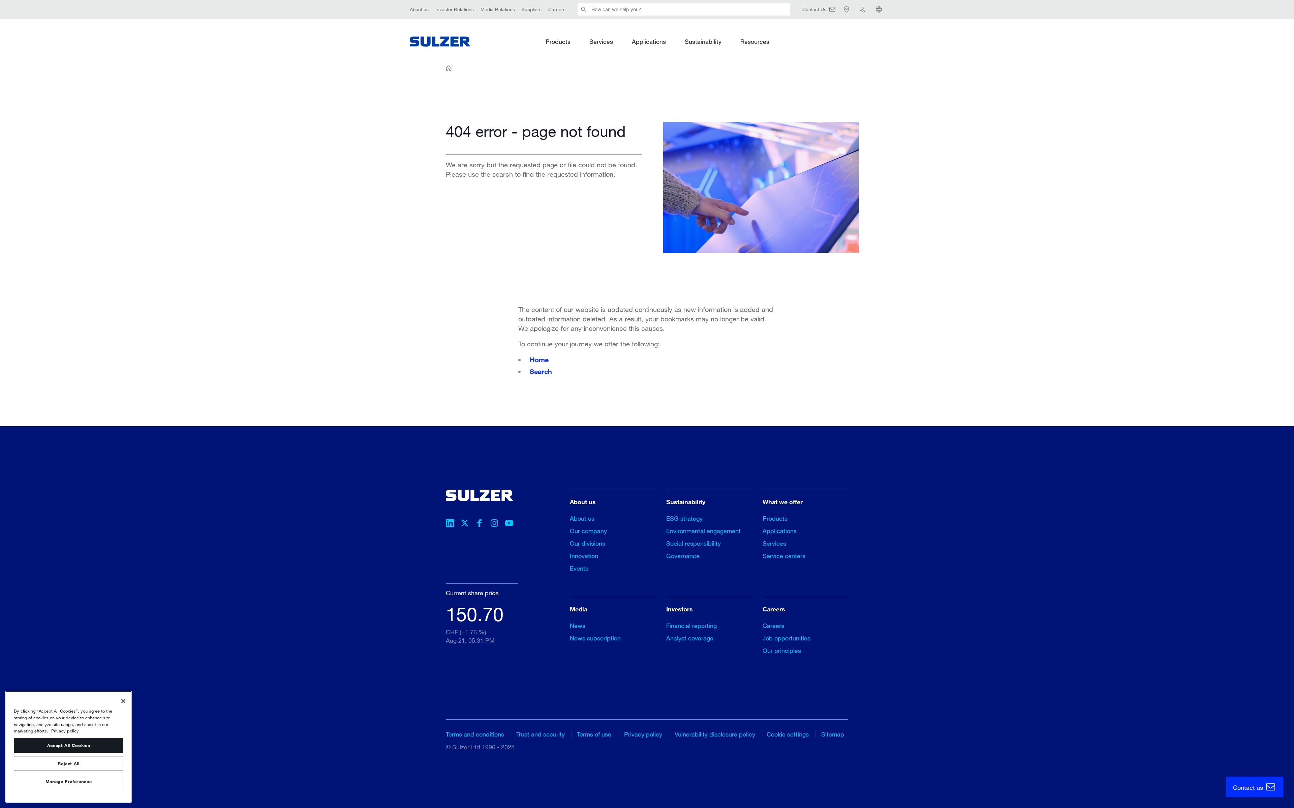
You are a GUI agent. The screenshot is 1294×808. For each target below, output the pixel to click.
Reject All (69, 763)
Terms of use (594, 734)
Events (579, 568)
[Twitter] (465, 524)
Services (601, 41)
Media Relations (498, 9)
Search (541, 371)
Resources (754, 41)
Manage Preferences (68, 781)
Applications (649, 41)
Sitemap (832, 734)
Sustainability (703, 41)
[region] (68, 747)
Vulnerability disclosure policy (715, 734)
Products (558, 41)
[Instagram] (494, 524)
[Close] (123, 701)
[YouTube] (509, 524)
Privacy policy (643, 734)
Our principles (782, 650)
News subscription (595, 638)
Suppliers (532, 9)
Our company (588, 531)
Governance (683, 555)
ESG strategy (684, 518)
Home (539, 359)
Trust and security (540, 734)
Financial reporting (691, 625)
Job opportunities (786, 638)
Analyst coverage (689, 638)
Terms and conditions (475, 734)
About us (419, 9)
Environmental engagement (703, 531)
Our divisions (587, 543)
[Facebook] (479, 524)
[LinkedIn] (450, 524)
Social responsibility (693, 543)
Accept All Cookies (68, 745)
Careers (556, 9)
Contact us (1249, 787)
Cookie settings (788, 734)
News (577, 625)
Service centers (784, 555)
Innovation (584, 555)
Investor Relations (454, 9)
